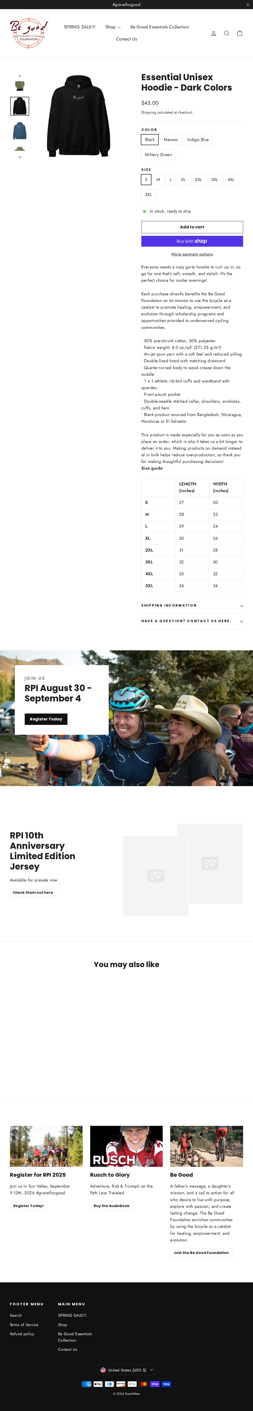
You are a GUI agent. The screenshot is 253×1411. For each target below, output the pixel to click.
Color (149, 130)
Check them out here (33, 892)
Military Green (158, 155)
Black (149, 139)
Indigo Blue (198, 139)
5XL (148, 195)
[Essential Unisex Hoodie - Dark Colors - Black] (13, 1063)
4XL (231, 179)
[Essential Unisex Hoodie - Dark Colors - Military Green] (31, 1063)
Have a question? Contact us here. (186, 621)
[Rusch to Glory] (126, 1146)
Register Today (46, 719)
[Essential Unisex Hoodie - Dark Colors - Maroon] (19, 1063)
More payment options (192, 254)
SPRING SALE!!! (80, 27)
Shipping (148, 112)
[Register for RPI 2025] (46, 1146)
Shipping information (169, 605)
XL (183, 179)
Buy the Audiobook (111, 1205)
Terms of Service (24, 1325)
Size (146, 170)
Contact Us (126, 39)
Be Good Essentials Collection (159, 27)
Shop (111, 27)
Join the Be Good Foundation (201, 1252)
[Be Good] (206, 1146)
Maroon (171, 139)
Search (16, 1315)
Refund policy (22, 1334)
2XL (198, 179)
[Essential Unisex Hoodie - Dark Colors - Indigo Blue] (25, 1063)
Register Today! (28, 1205)
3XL (214, 179)
